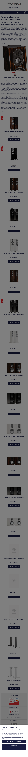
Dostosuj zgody (14, 745)
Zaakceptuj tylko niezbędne (14, 741)
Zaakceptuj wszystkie (14, 748)
